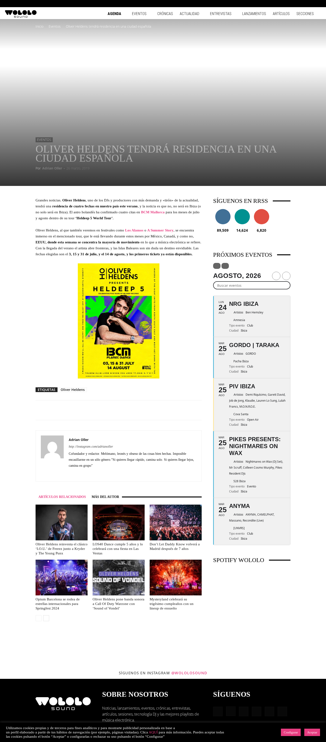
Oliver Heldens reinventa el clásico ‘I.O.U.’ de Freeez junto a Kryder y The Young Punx (62, 548)
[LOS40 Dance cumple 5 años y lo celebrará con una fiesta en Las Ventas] (119, 522)
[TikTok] (309, 3)
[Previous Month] (276, 276)
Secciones (305, 13)
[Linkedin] (294, 3)
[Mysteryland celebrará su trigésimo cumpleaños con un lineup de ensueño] (176, 577)
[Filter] (217, 266)
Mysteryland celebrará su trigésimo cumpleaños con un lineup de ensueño (172, 603)
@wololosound (189, 672)
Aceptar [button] (312, 732)
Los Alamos (134, 230)
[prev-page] (39, 618)
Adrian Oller (52, 168)
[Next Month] (286, 276)
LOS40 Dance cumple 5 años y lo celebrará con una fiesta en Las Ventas (118, 548)
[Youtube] (317, 3)
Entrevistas (220, 13)
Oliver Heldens (73, 389)
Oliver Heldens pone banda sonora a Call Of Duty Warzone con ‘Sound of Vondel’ (118, 603)
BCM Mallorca (153, 212)
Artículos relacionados (62, 497)
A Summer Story (160, 230)
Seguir (222, 211)
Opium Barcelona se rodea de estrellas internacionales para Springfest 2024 (58, 603)
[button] (271, 3)
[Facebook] (278, 3)
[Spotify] (301, 3)
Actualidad (189, 13)
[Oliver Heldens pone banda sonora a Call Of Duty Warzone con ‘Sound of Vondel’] (119, 577)
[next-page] (46, 618)
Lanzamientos (254, 13)
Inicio (39, 26)
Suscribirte (261, 211)
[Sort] (225, 266)
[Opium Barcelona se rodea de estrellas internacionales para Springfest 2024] (62, 577)
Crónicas (165, 13)
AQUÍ (153, 732)
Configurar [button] (291, 732)
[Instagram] (286, 3)
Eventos (139, 13)
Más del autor (105, 497)
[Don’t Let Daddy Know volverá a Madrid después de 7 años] (176, 522)
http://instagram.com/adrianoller (91, 446)
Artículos (281, 13)
